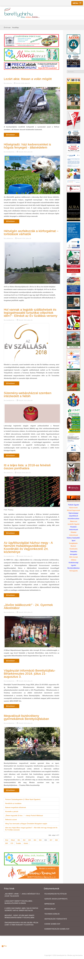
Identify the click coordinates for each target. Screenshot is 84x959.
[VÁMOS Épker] (73, 94)
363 (29, 840)
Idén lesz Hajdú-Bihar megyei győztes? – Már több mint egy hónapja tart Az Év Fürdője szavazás (31, 829)
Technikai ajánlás (52, 914)
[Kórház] (73, 442)
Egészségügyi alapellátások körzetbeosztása (73, 515)
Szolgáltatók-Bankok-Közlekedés (73, 546)
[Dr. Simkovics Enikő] (73, 302)
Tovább (18, 843)
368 (56, 840)
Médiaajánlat (50, 909)
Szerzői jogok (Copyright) (55, 899)
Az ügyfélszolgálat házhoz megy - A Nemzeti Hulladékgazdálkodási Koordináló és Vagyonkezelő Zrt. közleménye (28, 547)
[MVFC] (73, 120)
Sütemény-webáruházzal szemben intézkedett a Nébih (27, 394)
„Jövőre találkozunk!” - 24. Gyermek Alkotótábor (28, 606)
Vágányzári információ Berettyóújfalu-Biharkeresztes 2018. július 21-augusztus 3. (29, 673)
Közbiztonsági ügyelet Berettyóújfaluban (73, 565)
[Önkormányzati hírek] (73, 400)
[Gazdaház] (73, 381)
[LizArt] (73, 420)
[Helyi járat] (73, 259)
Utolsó (26, 843)
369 (6, 843)
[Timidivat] (31, 872)
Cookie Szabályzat (52, 924)
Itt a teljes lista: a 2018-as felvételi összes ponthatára (27, 467)
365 (40, 840)
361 (19, 840)
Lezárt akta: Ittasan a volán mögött (28, 79)
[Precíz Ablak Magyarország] (31, 66)
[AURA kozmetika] (73, 207)
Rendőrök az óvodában (13, 803)
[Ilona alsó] (31, 859)
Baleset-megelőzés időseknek (15, 807)
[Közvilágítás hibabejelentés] (73, 272)
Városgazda (73, 571)
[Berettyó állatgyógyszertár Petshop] (73, 148)
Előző (13, 840)
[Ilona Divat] (31, 54)
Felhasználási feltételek (55, 894)
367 (51, 840)
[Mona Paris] (73, 472)
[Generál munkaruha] (73, 320)
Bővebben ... (11, 135)
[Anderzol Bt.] (31, 40)
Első (6, 840)
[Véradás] (73, 188)
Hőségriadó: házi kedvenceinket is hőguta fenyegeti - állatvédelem (27, 146)
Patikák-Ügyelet (73, 505)
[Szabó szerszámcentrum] (73, 340)
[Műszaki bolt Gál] (73, 286)
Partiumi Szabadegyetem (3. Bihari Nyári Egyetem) (22, 799)
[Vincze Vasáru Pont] (73, 136)
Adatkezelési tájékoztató (55, 919)
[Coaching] (73, 360)
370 (11, 843)
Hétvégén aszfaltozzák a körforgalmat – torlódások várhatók (31, 232)
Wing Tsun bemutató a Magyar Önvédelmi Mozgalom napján (26, 823)
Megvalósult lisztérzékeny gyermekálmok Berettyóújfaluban (26, 717)
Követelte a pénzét (11, 811)
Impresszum (49, 904)
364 (35, 840)
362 (24, 840)
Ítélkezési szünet (11, 819)
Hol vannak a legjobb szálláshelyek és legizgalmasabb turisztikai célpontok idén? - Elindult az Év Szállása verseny (30, 312)
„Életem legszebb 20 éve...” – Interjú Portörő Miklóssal (24, 815)
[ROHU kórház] (73, 168)
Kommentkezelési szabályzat (56, 929)
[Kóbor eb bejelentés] (73, 457)
